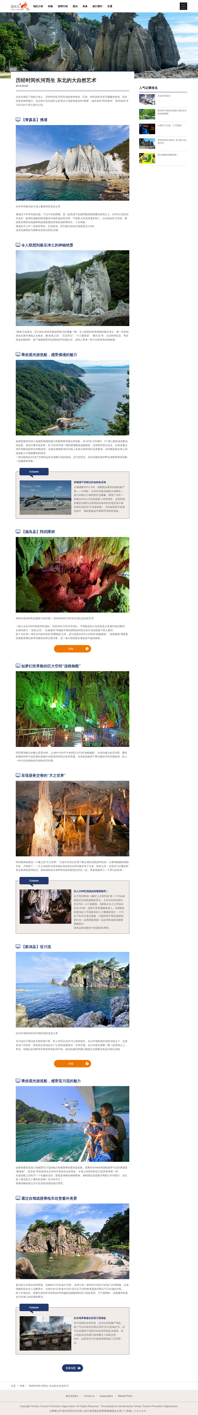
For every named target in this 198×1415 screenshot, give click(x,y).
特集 (50, 6)
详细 (70, 648)
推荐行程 (63, 6)
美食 (85, 6)
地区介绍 (38, 6)
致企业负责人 (72, 1396)
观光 (75, 6)
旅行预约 (97, 6)
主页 (13, 1385)
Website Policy (125, 1396)
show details (146, 94)
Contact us (89, 1396)
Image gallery (106, 1396)
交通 (109, 6)
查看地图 (71, 1368)
